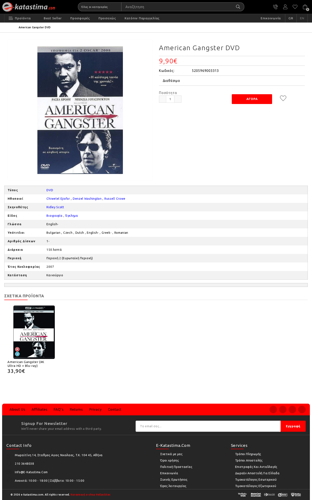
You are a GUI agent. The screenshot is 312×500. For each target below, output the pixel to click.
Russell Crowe (114, 198)
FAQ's (58, 409)
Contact (115, 409)
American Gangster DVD (35, 27)
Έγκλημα (71, 215)
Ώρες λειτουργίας (173, 486)
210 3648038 (275, 7)
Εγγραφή (293, 426)
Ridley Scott (55, 207)
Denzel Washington (87, 198)
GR (290, 18)
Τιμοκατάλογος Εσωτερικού (256, 479)
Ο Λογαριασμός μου (285, 7)
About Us (17, 409)
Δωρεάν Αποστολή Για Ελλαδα (257, 473)
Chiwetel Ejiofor (58, 198)
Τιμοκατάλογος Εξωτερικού (255, 486)
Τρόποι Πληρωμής (248, 454)
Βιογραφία (54, 215)
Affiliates (39, 409)
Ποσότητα (168, 93)
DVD (49, 190)
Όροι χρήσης (169, 460)
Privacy (95, 409)
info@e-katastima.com (31, 472)
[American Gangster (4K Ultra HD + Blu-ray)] (34, 332)
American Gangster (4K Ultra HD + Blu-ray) (25, 364)
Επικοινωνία (169, 473)
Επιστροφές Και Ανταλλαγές (256, 467)
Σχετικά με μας (171, 454)
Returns (76, 409)
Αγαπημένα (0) (295, 7)
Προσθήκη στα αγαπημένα (283, 98)
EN (302, 18)
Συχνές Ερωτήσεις (174, 479)
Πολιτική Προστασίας (176, 467)
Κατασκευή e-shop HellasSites (91, 494)
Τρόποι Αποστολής (249, 460)
